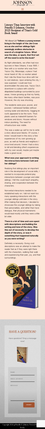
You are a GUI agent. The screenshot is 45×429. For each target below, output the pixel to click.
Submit (29, 405)
